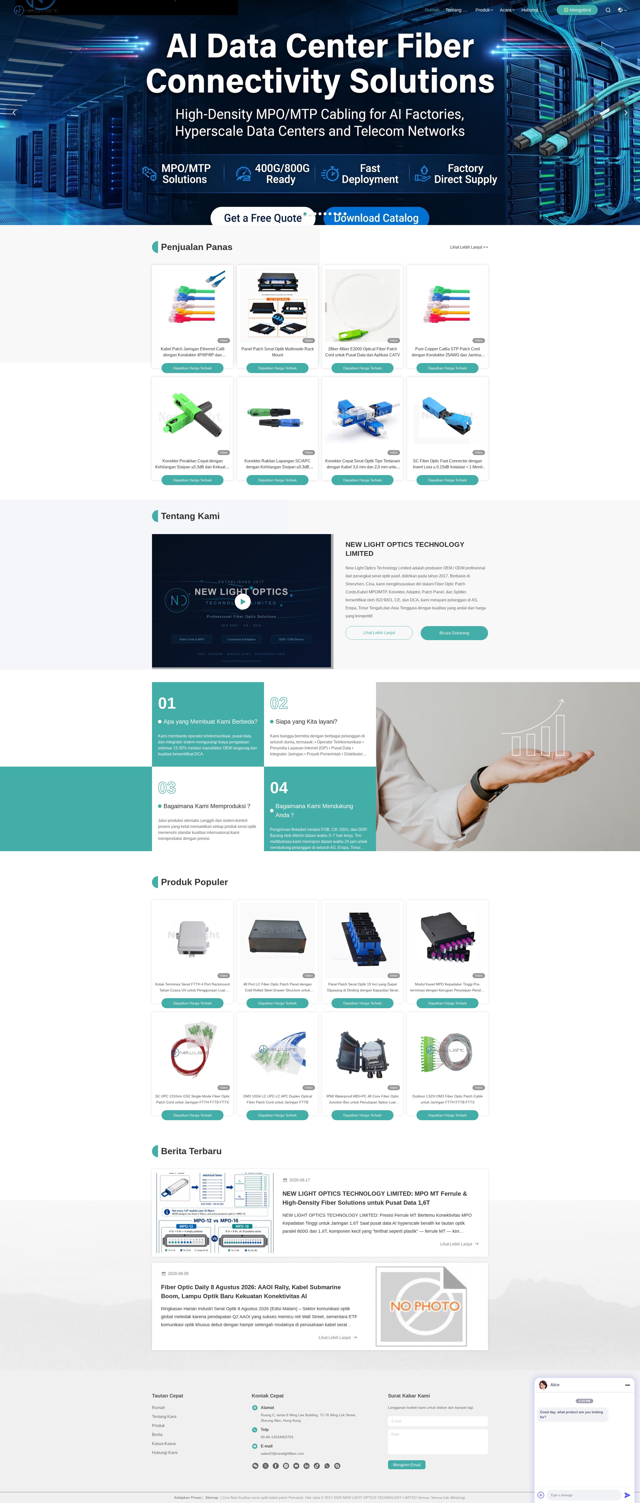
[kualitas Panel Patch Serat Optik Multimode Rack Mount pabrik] (277, 305)
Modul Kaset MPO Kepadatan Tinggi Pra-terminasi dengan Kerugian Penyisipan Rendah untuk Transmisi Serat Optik (447, 987)
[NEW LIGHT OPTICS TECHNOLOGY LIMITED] (36, 10)
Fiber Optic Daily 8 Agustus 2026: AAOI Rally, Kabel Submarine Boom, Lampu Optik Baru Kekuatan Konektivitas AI (251, 1291)
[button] (295, 213)
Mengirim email (407, 1465)
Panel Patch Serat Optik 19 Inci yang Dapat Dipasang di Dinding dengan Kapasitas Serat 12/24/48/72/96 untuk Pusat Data (362, 987)
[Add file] (541, 1494)
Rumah (432, 10)
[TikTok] (316, 1467)
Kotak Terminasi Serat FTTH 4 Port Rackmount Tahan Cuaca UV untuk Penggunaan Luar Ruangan (192, 987)
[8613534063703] (327, 1467)
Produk (483, 10)
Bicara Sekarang (454, 633)
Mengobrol (580, 10)
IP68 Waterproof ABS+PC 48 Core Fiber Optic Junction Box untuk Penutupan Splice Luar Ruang (362, 1099)
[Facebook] (275, 1467)
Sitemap (211, 1497)
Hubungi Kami (534, 10)
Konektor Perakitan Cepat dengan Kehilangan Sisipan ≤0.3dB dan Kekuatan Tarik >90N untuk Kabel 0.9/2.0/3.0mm (192, 464)
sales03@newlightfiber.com (282, 1453)
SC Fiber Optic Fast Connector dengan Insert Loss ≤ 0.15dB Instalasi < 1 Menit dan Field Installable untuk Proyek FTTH (448, 464)
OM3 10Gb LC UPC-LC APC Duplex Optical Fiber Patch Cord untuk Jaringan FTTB (277, 1099)
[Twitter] (265, 1467)
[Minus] (627, 1385)
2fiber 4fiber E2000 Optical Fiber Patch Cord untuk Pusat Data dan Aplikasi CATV (362, 352)
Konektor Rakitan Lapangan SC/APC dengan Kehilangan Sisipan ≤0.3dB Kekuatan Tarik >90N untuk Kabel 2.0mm (277, 464)
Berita (157, 1434)
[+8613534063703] (337, 1467)
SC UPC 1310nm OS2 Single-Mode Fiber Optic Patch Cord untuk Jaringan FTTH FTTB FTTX (192, 1099)
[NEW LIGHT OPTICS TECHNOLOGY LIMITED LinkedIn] (306, 1467)
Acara (506, 10)
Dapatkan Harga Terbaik (192, 368)
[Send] (628, 1494)
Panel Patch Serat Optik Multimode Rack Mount (278, 352)
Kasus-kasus (164, 1443)
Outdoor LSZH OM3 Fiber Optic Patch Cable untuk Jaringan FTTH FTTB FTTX (447, 1099)
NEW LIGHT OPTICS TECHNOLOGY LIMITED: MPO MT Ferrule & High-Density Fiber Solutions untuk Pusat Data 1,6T (374, 1198)
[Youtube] (296, 1467)
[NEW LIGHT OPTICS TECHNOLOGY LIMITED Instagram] (286, 1467)
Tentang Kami (458, 10)
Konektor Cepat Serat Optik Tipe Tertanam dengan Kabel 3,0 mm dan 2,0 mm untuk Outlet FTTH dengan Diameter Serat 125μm (362, 464)
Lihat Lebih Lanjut (469, 247)
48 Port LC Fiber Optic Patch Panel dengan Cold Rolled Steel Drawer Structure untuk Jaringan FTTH (277, 987)
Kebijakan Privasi (187, 1497)
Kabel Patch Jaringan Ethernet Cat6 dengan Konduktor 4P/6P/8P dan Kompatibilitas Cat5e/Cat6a (192, 352)
